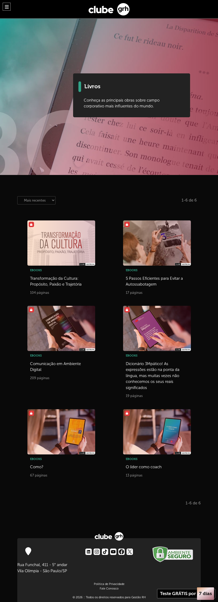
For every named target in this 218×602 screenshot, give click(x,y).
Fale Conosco (109, 588)
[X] (130, 552)
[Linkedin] (88, 552)
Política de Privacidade (109, 584)
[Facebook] (121, 552)
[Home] (109, 8)
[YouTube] (113, 552)
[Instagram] (97, 552)
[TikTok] (105, 552)
